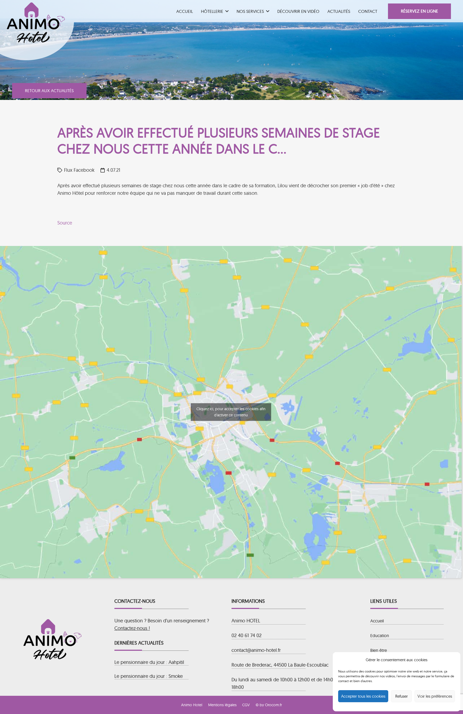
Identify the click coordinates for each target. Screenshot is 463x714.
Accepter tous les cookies (363, 696)
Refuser (401, 696)
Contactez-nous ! (132, 628)
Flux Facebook (79, 170)
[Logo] (36, 22)
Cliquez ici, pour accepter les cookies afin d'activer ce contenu (231, 411)
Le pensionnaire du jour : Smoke (148, 676)
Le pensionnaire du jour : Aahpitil (149, 662)
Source (64, 223)
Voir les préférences (434, 696)
